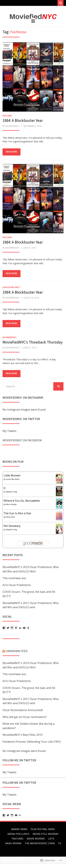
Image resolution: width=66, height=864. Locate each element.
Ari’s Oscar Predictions (17, 585)
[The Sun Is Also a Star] (59, 516)
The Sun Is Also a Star (17, 513)
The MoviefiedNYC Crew (40, 843)
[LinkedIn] (20, 628)
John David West (11, 287)
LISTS (51, 838)
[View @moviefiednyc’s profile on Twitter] (8, 815)
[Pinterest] (16, 628)
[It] (59, 491)
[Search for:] (28, 386)
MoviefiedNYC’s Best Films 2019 (22, 735)
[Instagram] (12, 628)
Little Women (12, 475)
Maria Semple (11, 504)
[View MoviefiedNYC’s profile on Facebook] (4, 815)
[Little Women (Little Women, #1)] (59, 478)
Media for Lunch (18, 833)
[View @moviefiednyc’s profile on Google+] (20, 815)
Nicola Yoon (10, 517)
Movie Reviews (36, 838)
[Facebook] (4, 628)
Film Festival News (43, 829)
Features (7, 115)
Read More (11, 151)
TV (59, 843)
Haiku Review (13, 843)
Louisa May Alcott (12, 479)
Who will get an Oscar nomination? (25, 717)
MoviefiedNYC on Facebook (22, 440)
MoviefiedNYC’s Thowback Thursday (33, 342)
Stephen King (11, 492)
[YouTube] (24, 628)
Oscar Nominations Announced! (23, 710)
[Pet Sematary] (59, 529)
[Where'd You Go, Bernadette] (59, 503)
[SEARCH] (58, 386)
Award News (19, 829)
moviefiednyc (13, 126)
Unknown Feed (16, 651)
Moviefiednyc (10, 337)
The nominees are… (15, 578)
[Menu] (33, 21)
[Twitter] (8, 628)
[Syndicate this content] (4, 651)
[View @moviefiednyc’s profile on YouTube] (16, 815)
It (4, 488)
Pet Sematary (12, 526)
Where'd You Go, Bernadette (22, 501)
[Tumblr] (28, 628)
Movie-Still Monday (46, 833)
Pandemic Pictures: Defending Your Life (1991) (32, 742)
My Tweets (9, 431)
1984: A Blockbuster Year (23, 120)
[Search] (60, 3)
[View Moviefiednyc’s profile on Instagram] (12, 815)
